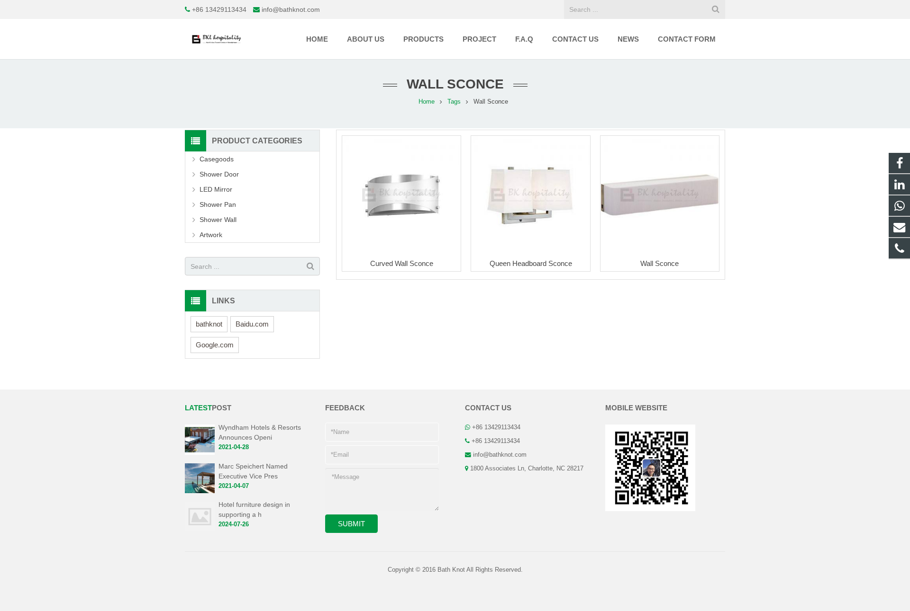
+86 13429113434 (219, 9)
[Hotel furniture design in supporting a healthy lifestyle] (200, 529)
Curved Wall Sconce (401, 263)
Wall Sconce (659, 263)
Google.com (215, 345)
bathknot (209, 324)
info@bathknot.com (291, 9)
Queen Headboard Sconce (531, 263)
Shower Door (219, 174)
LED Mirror (216, 189)
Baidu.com (252, 324)
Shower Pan (218, 204)
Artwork (211, 235)
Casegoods (217, 159)
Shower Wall (218, 219)
